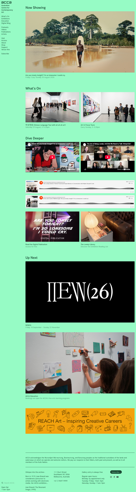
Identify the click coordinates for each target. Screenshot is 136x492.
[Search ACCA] (2, 483)
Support (4, 47)
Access (4, 40)
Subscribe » (116, 472)
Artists (4, 34)
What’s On (5, 16)
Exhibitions (5, 18)
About (3, 42)
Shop (3, 45)
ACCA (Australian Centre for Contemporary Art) (34, 193)
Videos (4, 29)
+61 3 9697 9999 (60, 481)
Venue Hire (5, 49)
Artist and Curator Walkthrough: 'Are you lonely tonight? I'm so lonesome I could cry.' (58, 208)
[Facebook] (114, 477)
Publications (6, 31)
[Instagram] (111, 477)
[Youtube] (117, 477)
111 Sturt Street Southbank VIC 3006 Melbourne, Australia (62, 474)
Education (5, 21)
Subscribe (5, 53)
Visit (3, 38)
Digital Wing (5, 23)
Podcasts (4, 27)
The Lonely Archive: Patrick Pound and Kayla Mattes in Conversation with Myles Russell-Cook (60, 193)
